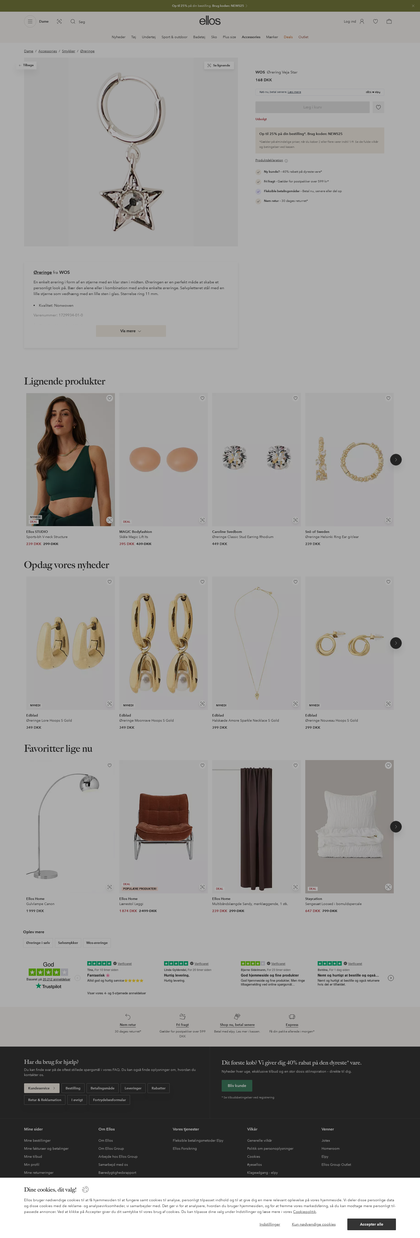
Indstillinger (270, 1224)
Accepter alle (371, 1224)
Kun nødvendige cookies (314, 1224)
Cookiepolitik (304, 1212)
